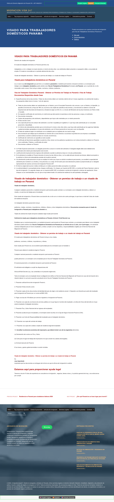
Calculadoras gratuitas (79, 16)
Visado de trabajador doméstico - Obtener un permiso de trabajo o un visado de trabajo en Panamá (56, 180)
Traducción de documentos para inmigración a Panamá (88, 442)
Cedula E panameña (36, 16)
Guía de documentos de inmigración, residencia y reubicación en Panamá (89, 465)
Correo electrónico (79, 37)
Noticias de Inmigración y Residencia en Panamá (90, 450)
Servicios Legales (64, 16)
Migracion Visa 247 (19, 10)
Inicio (9, 16)
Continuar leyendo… (81, 437)
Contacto (89, 16)
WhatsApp (47, 427)
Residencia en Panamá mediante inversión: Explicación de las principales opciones (91, 458)
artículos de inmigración (50, 16)
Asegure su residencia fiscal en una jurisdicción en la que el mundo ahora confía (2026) (90, 434)
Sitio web (76, 35)
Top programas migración (21, 16)
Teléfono (76, 39)
